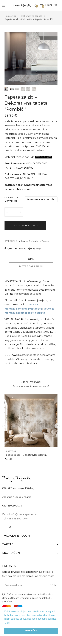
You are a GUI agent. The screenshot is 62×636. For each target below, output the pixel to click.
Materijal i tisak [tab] (31, 266)
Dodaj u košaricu (25, 225)
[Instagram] (10, 527)
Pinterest (36, 248)
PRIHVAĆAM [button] (31, 630)
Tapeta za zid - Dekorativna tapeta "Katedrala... (25, 455)
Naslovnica (23, 241)
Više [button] (7, 623)
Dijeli (9, 248)
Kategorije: (11, 241)
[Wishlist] (35, 5)
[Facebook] (3, 527)
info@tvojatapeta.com (27, 293)
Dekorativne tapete (39, 241)
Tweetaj (22, 248)
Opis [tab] (31, 259)
